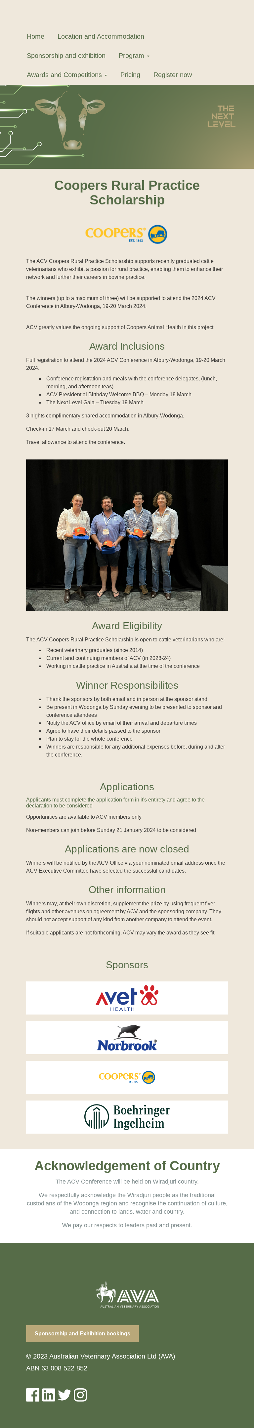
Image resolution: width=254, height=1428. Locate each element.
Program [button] (132, 55)
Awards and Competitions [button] (65, 74)
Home (35, 36)
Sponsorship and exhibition (66, 55)
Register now (172, 74)
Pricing (130, 74)
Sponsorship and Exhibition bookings (82, 1333)
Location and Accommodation (101, 36)
